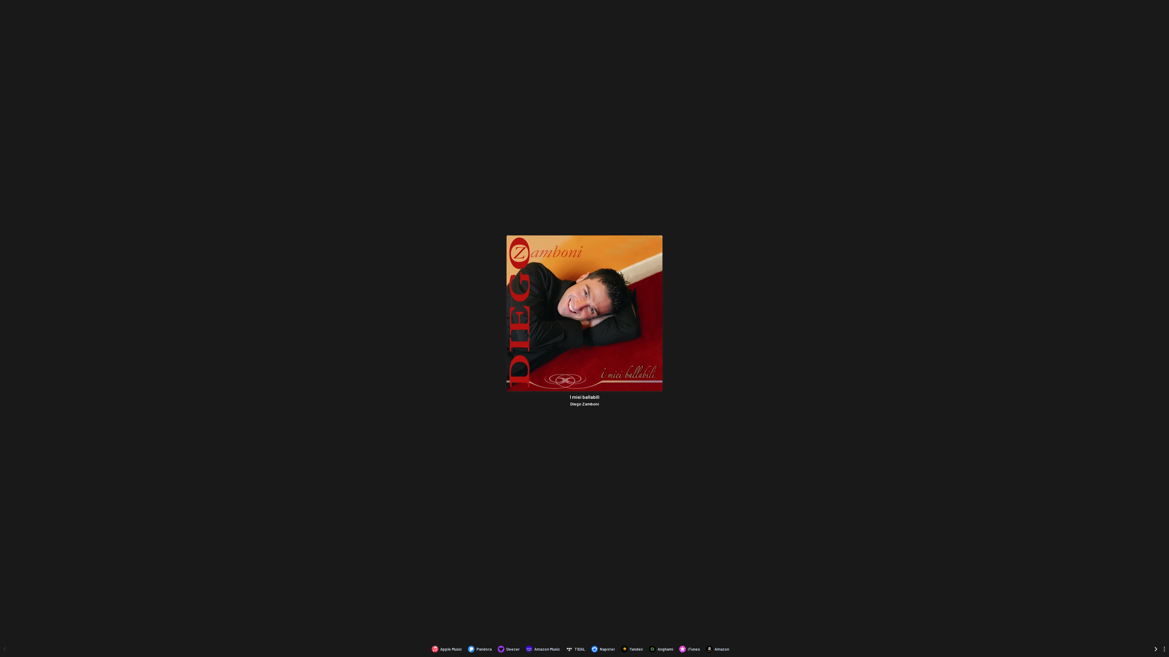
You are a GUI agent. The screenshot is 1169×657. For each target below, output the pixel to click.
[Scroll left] (5, 649)
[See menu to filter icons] (1164, 649)
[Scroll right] (1156, 649)
